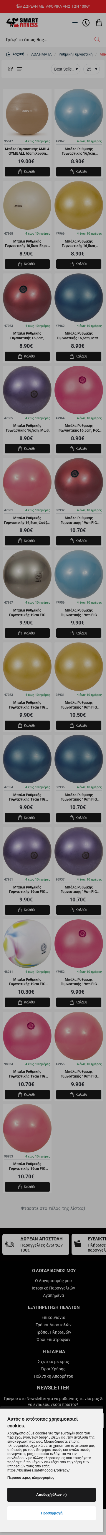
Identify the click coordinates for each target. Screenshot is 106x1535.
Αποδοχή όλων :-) (51, 1494)
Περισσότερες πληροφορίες (30, 1478)
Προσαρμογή (51, 1513)
